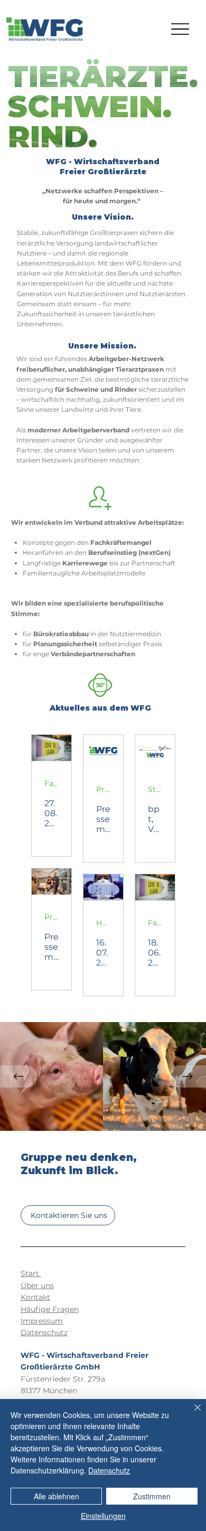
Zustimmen (152, 1496)
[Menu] (180, 29)
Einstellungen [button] (103, 1515)
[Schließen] (191, 1413)
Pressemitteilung (103, 789)
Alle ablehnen (56, 1496)
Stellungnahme (155, 789)
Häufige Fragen (50, 1309)
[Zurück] (18, 1076)
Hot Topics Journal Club (103, 923)
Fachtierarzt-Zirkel (51, 783)
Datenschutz (44, 1332)
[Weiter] (187, 1076)
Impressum (42, 1321)
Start (31, 1273)
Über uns (37, 1285)
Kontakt (35, 1297)
